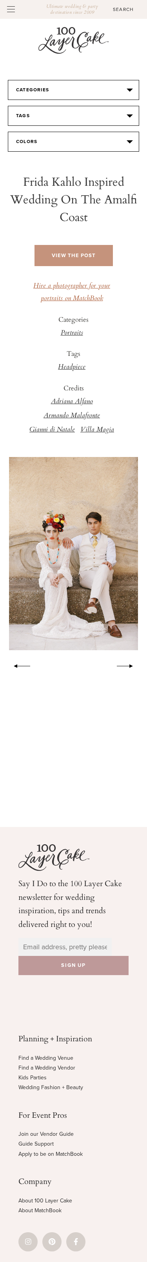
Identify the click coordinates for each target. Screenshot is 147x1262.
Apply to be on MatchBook (50, 1154)
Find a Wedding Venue (45, 1058)
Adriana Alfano (72, 401)
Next (129, 665)
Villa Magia (97, 429)
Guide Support (36, 1144)
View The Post (74, 255)
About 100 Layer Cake (45, 1200)
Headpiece (71, 367)
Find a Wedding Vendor (46, 1067)
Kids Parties (32, 1077)
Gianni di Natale (52, 429)
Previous (18, 665)
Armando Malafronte (72, 415)
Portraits (72, 333)
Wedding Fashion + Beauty (50, 1087)
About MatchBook (40, 1210)
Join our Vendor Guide (46, 1134)
